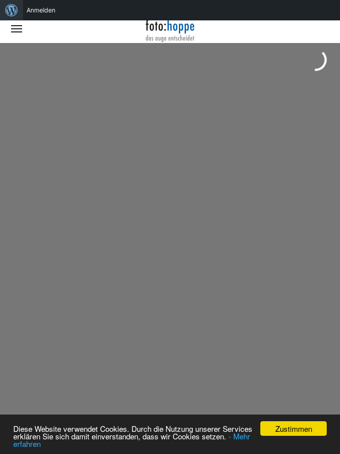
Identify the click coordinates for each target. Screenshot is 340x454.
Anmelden (41, 10)
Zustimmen (293, 428)
